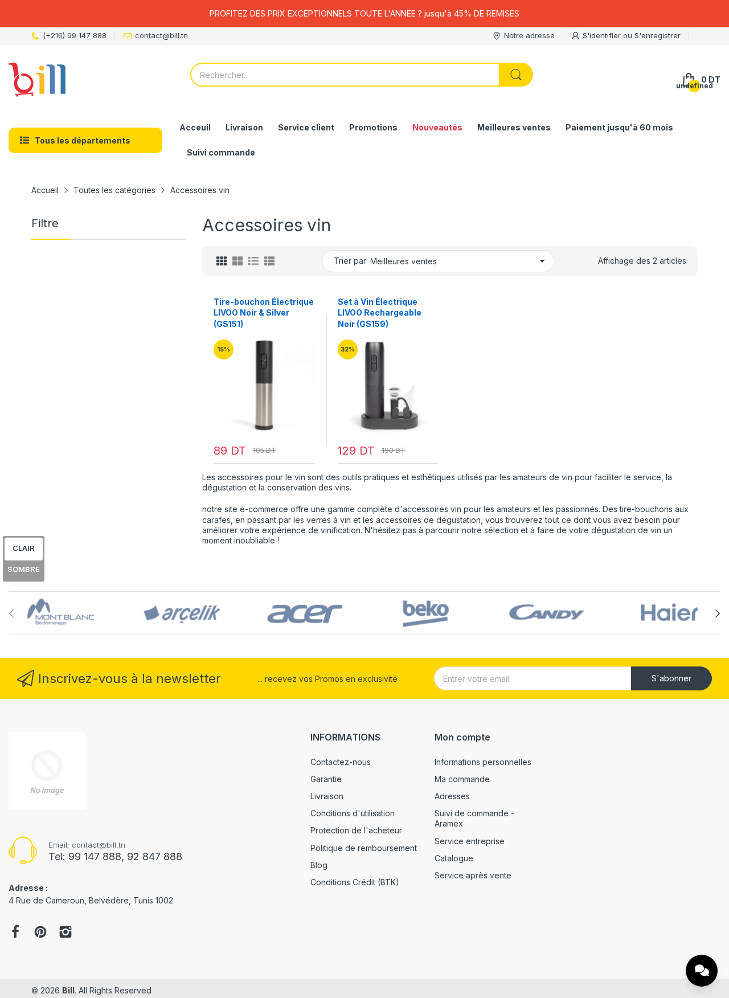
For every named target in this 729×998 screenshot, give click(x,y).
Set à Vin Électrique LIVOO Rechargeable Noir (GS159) (379, 313)
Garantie (326, 779)
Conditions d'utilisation (352, 813)
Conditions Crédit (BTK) (354, 882)
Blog (318, 865)
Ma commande (462, 779)
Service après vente (473, 875)
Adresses (452, 796)
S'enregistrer (657, 35)
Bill (68, 990)
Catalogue (454, 858)
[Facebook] (15, 933)
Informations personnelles (483, 762)
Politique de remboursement (363, 848)
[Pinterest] (40, 933)
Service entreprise (470, 841)
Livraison (326, 796)
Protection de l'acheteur (356, 830)
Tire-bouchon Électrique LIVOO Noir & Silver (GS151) (264, 313)
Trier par (350, 260)
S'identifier (603, 35)
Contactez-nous (340, 762)
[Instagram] (65, 933)
